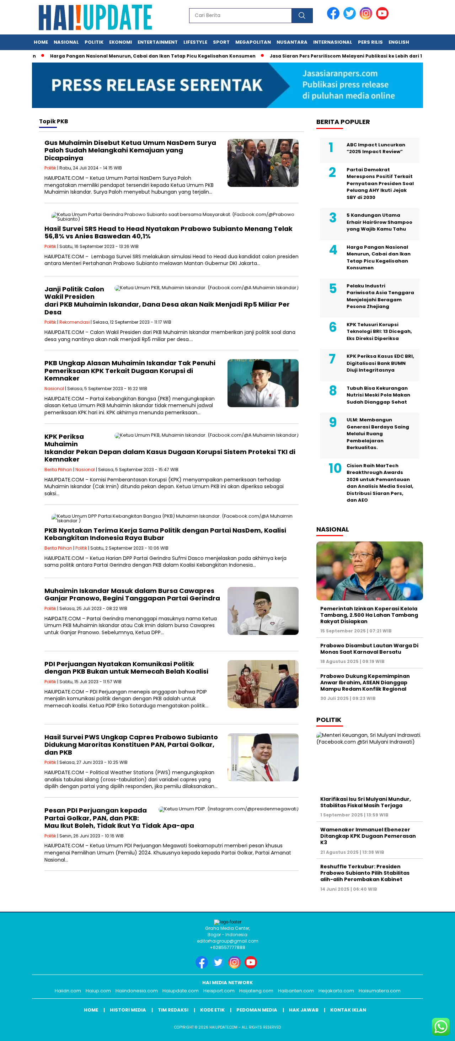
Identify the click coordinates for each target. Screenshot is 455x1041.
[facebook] (334, 18)
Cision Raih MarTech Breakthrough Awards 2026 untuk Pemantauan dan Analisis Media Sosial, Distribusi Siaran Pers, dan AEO (380, 482)
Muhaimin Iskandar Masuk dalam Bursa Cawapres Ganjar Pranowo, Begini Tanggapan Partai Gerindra (132, 594)
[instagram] (367, 18)
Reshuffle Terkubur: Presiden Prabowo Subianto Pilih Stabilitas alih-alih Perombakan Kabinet (365, 873)
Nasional (66, 42)
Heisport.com (219, 990)
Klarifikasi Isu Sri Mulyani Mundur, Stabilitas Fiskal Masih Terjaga (365, 802)
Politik (94, 42)
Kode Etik (212, 1010)
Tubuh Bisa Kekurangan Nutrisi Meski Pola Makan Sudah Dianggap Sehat (378, 394)
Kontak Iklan (348, 1010)
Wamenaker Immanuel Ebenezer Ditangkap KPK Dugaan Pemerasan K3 (368, 836)
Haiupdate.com (180, 990)
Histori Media (128, 1010)
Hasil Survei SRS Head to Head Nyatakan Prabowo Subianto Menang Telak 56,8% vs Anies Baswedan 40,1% (168, 232)
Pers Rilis (370, 42)
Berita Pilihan (58, 469)
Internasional (332, 42)
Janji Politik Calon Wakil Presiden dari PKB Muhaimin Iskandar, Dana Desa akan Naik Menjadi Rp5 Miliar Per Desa (167, 301)
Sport (221, 42)
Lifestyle (195, 42)
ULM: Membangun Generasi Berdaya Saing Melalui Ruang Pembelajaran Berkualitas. (378, 433)
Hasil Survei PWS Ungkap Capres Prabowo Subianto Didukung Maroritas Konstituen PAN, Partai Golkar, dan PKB (131, 745)
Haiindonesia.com (137, 990)
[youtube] (383, 18)
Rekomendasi (74, 322)
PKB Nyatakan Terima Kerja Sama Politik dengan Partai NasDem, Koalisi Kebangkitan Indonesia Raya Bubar (165, 534)
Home (41, 42)
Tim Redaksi (173, 1010)
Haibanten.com (296, 990)
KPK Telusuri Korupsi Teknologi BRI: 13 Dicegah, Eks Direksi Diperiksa (379, 331)
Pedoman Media (256, 1010)
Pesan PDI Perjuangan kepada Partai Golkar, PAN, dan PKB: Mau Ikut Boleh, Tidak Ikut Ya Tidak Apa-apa (119, 818)
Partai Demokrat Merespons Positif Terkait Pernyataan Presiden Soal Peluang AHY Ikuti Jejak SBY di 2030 (380, 183)
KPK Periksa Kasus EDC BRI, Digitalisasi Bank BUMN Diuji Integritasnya (380, 363)
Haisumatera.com (380, 990)
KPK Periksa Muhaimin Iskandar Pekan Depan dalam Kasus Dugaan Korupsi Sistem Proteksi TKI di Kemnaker (169, 448)
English (399, 42)
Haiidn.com (68, 990)
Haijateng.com (256, 990)
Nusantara (292, 42)
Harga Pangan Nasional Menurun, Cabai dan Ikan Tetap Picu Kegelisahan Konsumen (135, 56)
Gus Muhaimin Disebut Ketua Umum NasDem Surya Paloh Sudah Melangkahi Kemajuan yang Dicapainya (130, 150)
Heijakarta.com (336, 990)
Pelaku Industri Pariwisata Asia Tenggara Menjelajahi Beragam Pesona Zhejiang (380, 296)
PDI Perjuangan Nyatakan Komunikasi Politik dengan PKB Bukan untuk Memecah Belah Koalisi (126, 667)
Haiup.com (98, 990)
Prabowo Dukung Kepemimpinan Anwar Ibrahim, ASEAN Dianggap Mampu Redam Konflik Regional (365, 682)
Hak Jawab (303, 1010)
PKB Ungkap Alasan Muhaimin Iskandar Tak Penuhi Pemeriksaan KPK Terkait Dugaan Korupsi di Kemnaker (129, 370)
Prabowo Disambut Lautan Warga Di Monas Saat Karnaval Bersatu (369, 648)
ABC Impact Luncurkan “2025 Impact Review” (376, 148)
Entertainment (158, 42)
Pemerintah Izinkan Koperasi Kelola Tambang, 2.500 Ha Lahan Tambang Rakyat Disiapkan (369, 615)
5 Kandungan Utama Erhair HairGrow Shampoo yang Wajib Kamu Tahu (379, 222)
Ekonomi (120, 42)
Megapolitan (253, 42)
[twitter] (350, 18)
